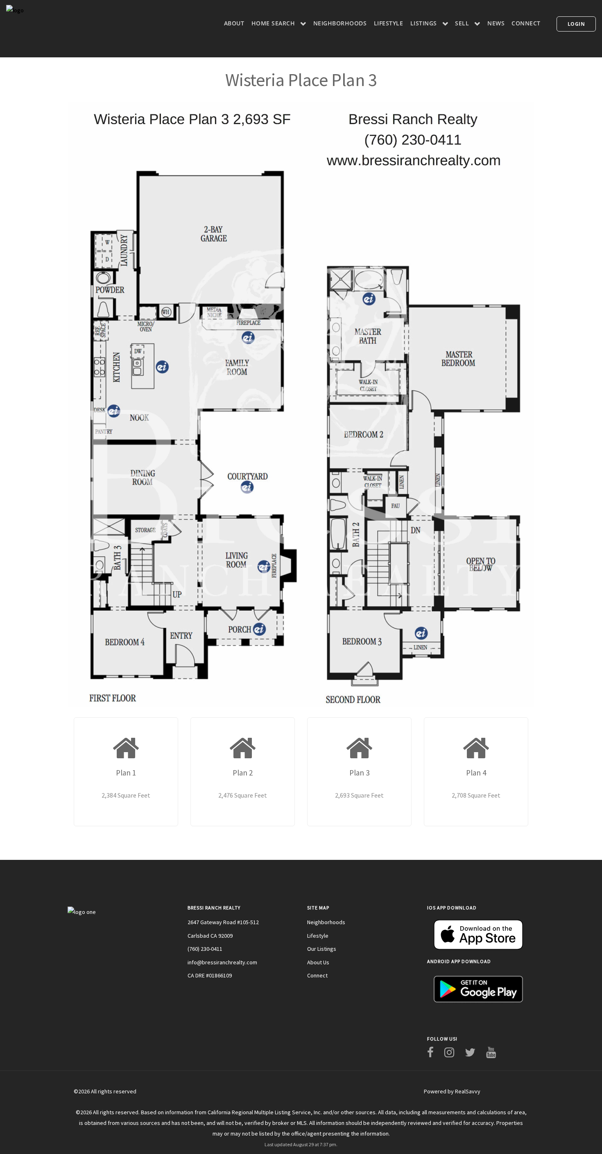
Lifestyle (317, 935)
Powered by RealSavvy (452, 1091)
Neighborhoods (326, 922)
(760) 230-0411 (205, 948)
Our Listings (321, 948)
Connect (317, 975)
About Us (318, 962)
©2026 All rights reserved (105, 1091)
